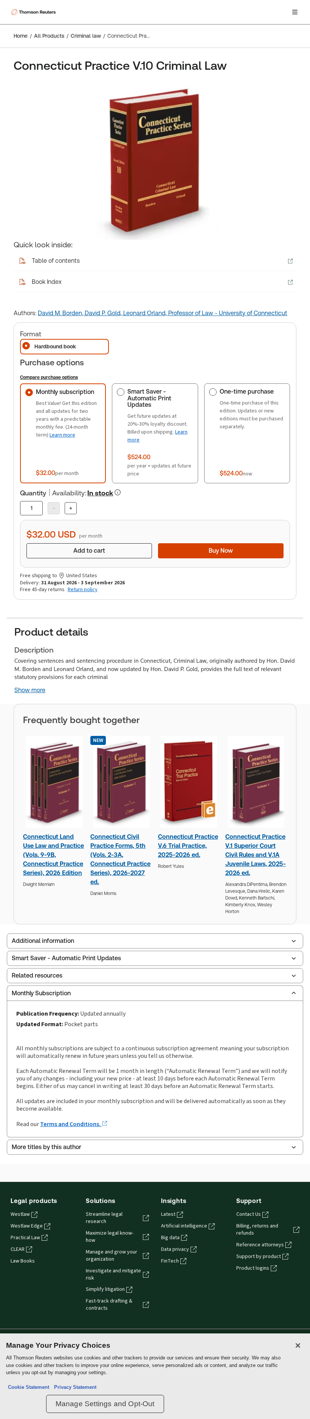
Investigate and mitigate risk (113, 1274)
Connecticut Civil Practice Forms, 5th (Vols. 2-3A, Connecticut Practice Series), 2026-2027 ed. (120, 859)
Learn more (62, 434)
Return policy (83, 589)
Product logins (252, 1268)
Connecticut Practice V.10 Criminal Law (128, 36)
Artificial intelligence (184, 1226)
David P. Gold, (104, 313)
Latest (168, 1214)
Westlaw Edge (27, 1226)
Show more (29, 690)
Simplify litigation (105, 1289)
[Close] (298, 1345)
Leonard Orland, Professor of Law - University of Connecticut (205, 313)
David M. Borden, (61, 313)
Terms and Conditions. (71, 1124)
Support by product (258, 1256)
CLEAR (18, 1249)
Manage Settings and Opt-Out (105, 1404)
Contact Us (248, 1214)
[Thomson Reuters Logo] (34, 12)
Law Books (23, 1261)
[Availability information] (118, 492)
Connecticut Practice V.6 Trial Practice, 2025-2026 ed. (188, 845)
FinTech (170, 1261)
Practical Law (25, 1237)
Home (21, 36)
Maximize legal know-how (109, 1237)
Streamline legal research (104, 1218)
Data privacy (175, 1249)
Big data (170, 1237)
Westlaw (20, 1214)
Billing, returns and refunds (257, 1230)
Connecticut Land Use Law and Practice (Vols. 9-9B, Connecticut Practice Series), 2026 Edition (53, 855)
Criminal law (86, 36)
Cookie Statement (28, 1387)
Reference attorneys (260, 1244)
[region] (155, 1376)
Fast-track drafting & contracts (109, 1305)
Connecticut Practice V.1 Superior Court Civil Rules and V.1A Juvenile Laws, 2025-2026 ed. (255, 855)
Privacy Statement (73, 1387)
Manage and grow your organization (111, 1256)
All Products (49, 36)
